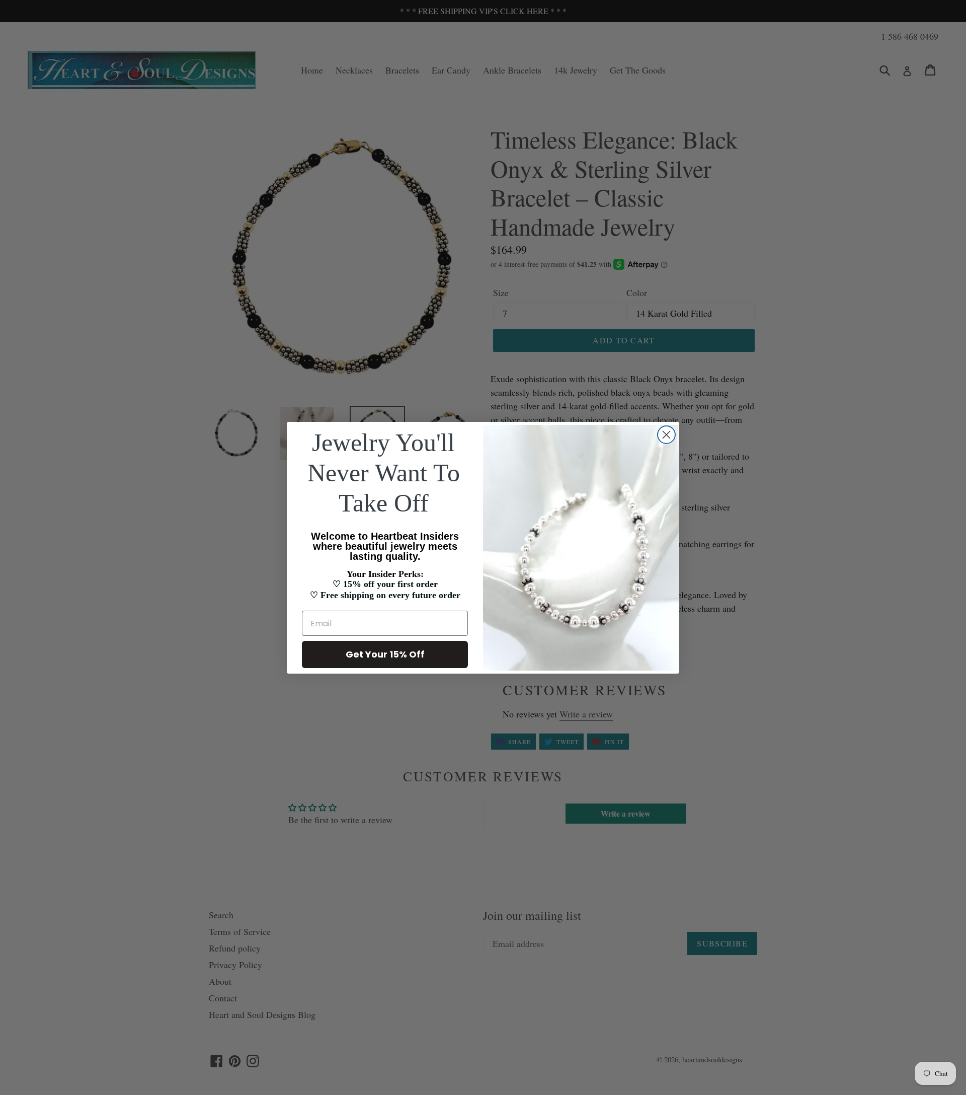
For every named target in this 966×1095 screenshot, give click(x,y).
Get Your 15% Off (385, 654)
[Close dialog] (666, 435)
